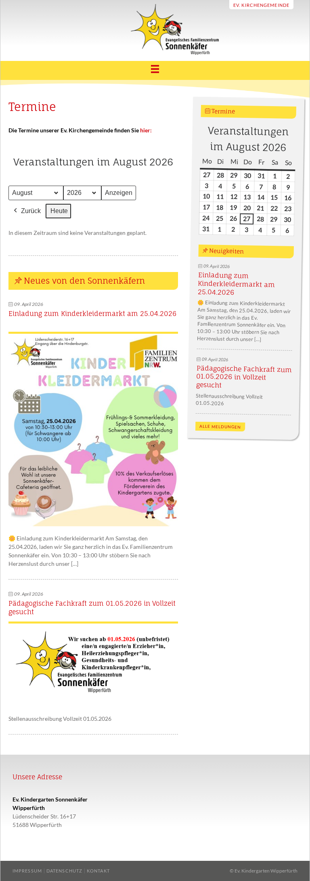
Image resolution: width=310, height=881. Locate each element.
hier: (146, 130)
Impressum (27, 870)
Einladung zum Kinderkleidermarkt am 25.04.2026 (92, 314)
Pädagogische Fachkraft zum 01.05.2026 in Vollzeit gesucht (243, 376)
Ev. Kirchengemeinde (261, 5)
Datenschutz (64, 870)
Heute (59, 210)
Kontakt (98, 870)
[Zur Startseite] (155, 52)
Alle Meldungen (220, 427)
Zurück (31, 210)
